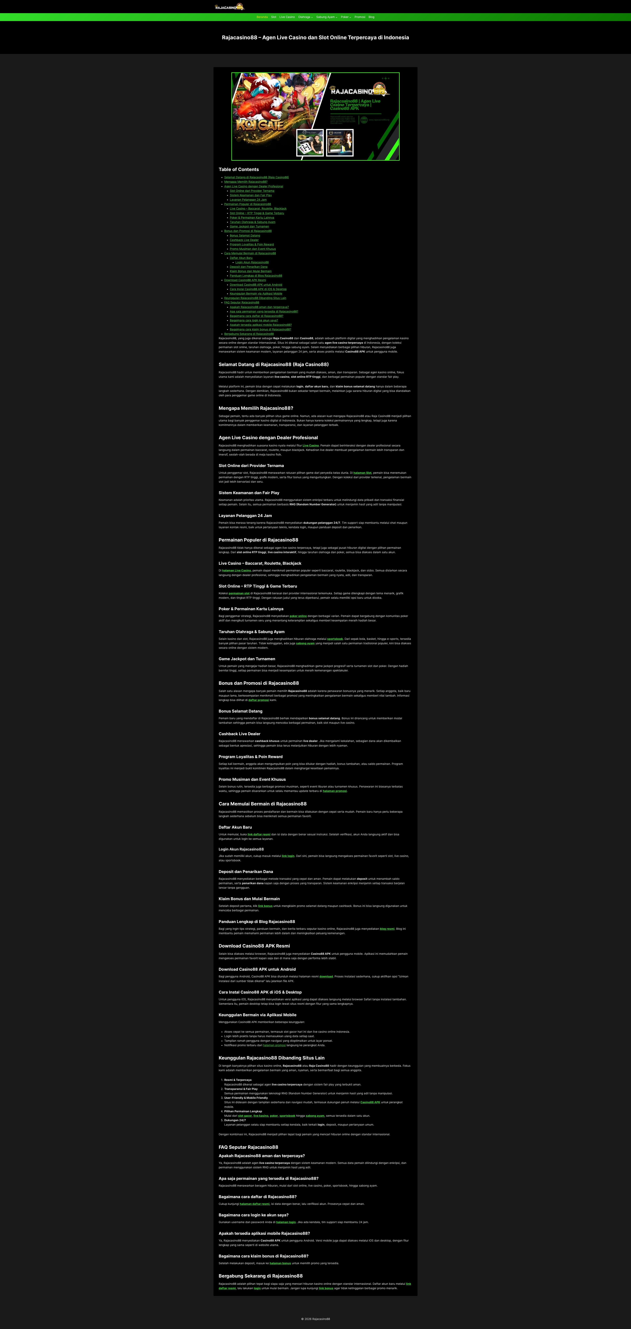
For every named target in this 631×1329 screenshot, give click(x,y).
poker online (298, 616)
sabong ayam (305, 643)
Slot (273, 17)
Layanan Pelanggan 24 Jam (248, 199)
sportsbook (335, 638)
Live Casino (287, 17)
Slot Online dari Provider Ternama (252, 190)
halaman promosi (335, 791)
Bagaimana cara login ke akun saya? (254, 320)
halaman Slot (362, 472)
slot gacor (245, 1115)
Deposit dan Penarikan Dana (249, 266)
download (326, 976)
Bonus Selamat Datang (245, 235)
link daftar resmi (259, 834)
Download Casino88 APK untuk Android (256, 284)
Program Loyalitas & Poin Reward (252, 244)
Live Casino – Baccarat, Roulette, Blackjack (258, 208)
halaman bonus (280, 1263)
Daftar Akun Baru (241, 257)
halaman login (286, 1222)
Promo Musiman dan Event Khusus (253, 248)
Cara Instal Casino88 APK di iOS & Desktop (258, 289)
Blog (371, 17)
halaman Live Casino (236, 570)
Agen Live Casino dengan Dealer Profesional (253, 186)
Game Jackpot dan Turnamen (249, 226)
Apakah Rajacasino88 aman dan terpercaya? (259, 307)
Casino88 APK (370, 1102)
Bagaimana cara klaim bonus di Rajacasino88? (260, 329)
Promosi (360, 17)
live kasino (261, 1115)
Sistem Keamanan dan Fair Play (251, 195)
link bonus (265, 906)
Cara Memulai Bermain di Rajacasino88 (250, 253)
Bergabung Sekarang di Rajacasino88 (249, 333)
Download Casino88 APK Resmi (245, 280)
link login (288, 856)
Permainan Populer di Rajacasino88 (247, 204)
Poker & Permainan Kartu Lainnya (252, 217)
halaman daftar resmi (254, 1204)
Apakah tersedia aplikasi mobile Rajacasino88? (261, 324)
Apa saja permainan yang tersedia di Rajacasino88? (264, 311)
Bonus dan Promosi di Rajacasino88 (248, 231)
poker (274, 1115)
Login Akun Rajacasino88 (252, 262)
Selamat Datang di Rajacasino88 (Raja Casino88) (256, 177)
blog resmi (387, 928)
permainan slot (239, 593)
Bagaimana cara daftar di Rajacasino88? (256, 316)
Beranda (262, 17)
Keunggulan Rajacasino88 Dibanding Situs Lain (255, 298)
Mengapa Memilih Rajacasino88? (246, 181)
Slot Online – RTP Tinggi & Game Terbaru (257, 213)
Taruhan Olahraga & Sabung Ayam (252, 222)
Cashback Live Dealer (244, 240)
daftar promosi (258, 700)
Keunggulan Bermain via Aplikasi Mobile (256, 293)
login (257, 1288)
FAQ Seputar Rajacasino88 (241, 302)
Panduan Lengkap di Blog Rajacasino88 (256, 275)
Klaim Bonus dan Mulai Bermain (251, 271)
